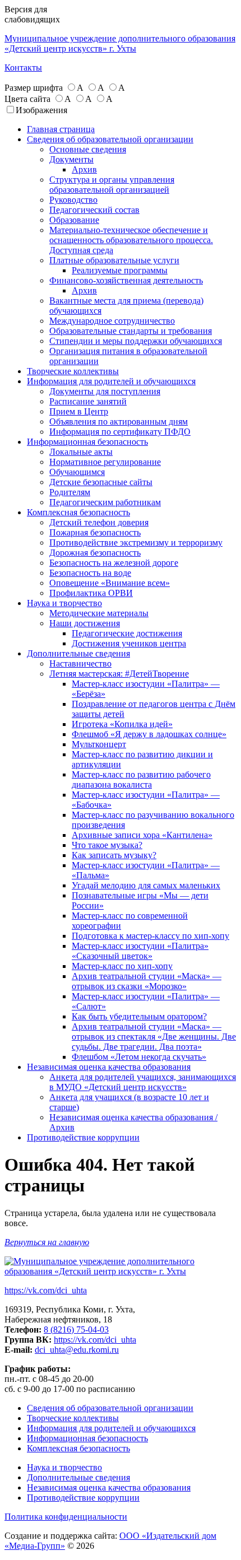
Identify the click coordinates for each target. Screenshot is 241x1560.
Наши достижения (84, 623)
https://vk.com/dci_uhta (45, 1290)
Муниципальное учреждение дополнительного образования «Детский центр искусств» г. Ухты (119, 43)
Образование (74, 220)
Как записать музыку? (114, 855)
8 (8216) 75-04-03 (76, 1329)
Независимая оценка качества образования (109, 1067)
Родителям (69, 492)
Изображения (41, 110)
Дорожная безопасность (95, 552)
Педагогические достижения (127, 633)
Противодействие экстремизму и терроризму (136, 542)
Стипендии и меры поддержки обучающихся (135, 341)
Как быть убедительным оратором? (139, 1016)
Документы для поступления (104, 391)
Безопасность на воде (90, 573)
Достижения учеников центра (129, 643)
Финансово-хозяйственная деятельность (126, 280)
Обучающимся (77, 472)
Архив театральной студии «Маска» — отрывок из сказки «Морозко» (146, 981)
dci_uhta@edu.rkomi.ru (77, 1349)
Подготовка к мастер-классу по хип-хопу (150, 935)
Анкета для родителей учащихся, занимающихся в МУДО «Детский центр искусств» (142, 1082)
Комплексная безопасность (78, 512)
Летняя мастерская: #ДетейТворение (119, 673)
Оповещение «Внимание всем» (109, 583)
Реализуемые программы (120, 270)
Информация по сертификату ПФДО (120, 431)
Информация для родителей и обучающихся (111, 381)
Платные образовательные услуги (114, 260)
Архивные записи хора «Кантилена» (142, 835)
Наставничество (80, 663)
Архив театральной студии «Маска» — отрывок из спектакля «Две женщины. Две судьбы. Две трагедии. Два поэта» (154, 1036)
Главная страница (61, 129)
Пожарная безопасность (95, 532)
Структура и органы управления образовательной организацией (111, 184)
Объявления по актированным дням (118, 421)
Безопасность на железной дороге (113, 562)
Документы (71, 159)
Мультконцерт (99, 744)
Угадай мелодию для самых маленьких (146, 885)
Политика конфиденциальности (65, 1516)
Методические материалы (99, 613)
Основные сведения (87, 149)
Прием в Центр (78, 411)
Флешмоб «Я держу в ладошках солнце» (149, 734)
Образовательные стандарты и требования (130, 331)
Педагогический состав (94, 210)
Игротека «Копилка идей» (122, 724)
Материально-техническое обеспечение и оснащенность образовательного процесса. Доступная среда (131, 240)
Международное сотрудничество (112, 320)
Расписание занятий (88, 401)
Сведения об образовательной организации (110, 139)
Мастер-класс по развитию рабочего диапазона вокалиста (141, 779)
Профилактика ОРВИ (91, 593)
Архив (84, 169)
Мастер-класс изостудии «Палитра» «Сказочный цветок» (140, 951)
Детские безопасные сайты (100, 482)
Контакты (23, 67)
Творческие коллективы (73, 371)
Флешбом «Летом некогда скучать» (139, 1056)
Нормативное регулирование (105, 462)
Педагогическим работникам (105, 502)
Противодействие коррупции (83, 1137)
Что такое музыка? (107, 845)
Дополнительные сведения (78, 653)
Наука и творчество (64, 603)
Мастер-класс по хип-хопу (122, 966)
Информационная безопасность (87, 441)
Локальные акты (81, 452)
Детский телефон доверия (99, 522)
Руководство (73, 199)
